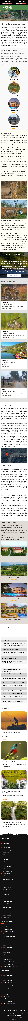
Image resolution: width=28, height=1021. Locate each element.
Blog (9, 1017)
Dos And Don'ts (6, 847)
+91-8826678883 (21, 1)
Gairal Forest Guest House (9, 936)
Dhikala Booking (14, 126)
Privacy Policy (6, 843)
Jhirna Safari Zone (7, 889)
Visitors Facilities (7, 866)
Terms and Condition (20, 1017)
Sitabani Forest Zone (7, 899)
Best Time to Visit (7, 998)
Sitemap (14, 1019)
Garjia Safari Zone (7, 896)
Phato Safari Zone (7, 903)
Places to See (6, 1006)
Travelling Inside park (7, 1001)
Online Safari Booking (8, 985)
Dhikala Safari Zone (7, 901)
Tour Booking (14, 95)
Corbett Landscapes (7, 875)
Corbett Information (7, 864)
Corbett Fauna (6, 857)
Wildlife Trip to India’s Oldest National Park (12, 822)
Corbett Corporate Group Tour (10, 966)
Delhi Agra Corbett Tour (8, 964)
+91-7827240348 (7, 1)
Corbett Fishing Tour (7, 959)
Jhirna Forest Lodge (7, 933)
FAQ (13, 1017)
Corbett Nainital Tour (7, 952)
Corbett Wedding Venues (8, 913)
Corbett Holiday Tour (7, 947)
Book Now (13, 81)
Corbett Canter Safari (8, 978)
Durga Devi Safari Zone (8, 894)
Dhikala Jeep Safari (7, 982)
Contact (5, 1017)
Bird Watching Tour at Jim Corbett (10, 761)
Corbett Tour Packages (21, 3)
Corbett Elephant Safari (8, 980)
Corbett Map (6, 868)
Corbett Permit (6, 861)
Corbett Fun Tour (7, 945)
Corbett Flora (6, 854)
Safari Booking (14, 79)
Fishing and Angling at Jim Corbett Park (11, 732)
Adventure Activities (7, 871)
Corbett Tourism (7, 873)
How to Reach (6, 996)
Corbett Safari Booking (7, 3)
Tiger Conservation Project (9, 1003)
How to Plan (5, 994)
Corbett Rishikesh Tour (8, 954)
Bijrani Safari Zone (7, 887)
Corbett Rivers (6, 852)
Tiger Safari (5, 859)
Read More (4, 739)
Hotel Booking (14, 110)
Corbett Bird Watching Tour (9, 961)
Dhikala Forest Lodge (7, 929)
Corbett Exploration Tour (8, 950)
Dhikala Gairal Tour (7, 957)
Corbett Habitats (7, 915)
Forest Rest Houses (7, 926)
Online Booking (14, 275)
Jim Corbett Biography (8, 850)
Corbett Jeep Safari (7, 975)
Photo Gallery (6, 917)
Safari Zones (6, 885)
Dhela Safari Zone (7, 892)
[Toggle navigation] (25, 7)
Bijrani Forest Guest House (9, 931)
